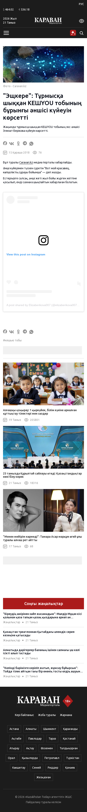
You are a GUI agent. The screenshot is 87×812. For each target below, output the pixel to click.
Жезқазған (43, 777)
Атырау (14, 748)
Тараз (52, 738)
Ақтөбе (16, 738)
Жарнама (66, 715)
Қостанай (69, 738)
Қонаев (70, 767)
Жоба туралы (47, 715)
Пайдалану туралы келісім (43, 802)
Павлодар (35, 738)
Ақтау (30, 748)
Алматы (31, 728)
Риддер (53, 767)
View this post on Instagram (25, 254)
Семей (36, 767)
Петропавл (52, 758)
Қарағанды (70, 728)
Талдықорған (69, 748)
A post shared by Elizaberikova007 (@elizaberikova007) (42, 305)
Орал (11, 758)
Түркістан (72, 758)
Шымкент (49, 728)
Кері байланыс (24, 715)
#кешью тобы (12, 340)
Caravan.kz (26, 162)
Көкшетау (18, 767)
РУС (81, 4)
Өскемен (47, 748)
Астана (14, 728)
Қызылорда (30, 758)
